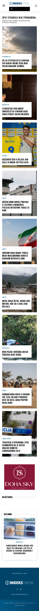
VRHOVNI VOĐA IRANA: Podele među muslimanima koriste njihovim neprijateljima (15, 255)
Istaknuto (6, 56)
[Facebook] (17, 589)
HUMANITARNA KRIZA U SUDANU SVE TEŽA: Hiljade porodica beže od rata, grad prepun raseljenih (16, 398)
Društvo (5, 104)
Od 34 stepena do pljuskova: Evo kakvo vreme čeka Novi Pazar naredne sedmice (15, 63)
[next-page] (21, 557)
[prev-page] (3, 504)
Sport (4, 155)
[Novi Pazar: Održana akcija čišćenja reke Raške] (19, 337)
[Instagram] (21, 589)
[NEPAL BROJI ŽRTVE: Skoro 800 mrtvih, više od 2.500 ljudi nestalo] (19, 289)
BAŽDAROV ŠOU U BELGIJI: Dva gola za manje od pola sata (15, 161)
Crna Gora (6, 438)
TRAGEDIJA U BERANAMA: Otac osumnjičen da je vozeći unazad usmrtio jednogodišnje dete (15, 446)
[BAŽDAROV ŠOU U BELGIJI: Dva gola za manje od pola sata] (19, 145)
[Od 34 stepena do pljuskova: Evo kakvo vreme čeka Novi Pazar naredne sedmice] (19, 49)
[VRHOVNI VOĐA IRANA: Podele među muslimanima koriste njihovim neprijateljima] (19, 241)
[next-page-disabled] (7, 504)
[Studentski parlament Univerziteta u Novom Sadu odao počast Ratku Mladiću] (19, 97)
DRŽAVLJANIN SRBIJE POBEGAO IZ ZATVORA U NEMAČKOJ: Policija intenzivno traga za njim (15, 206)
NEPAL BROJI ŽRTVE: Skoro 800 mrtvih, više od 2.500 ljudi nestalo (16, 303)
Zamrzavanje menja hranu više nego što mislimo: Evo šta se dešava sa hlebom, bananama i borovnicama (19, 549)
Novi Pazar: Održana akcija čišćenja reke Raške (15, 353)
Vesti (4, 198)
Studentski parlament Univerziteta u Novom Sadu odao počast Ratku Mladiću (15, 111)
